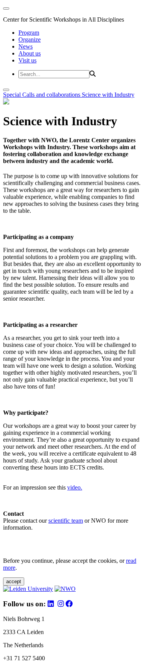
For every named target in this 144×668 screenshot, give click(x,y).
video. (74, 487)
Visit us (27, 60)
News (25, 46)
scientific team (65, 520)
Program (28, 32)
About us (29, 53)
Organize (29, 39)
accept (13, 581)
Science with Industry (108, 94)
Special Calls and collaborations (42, 94)
